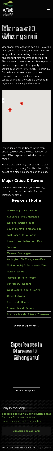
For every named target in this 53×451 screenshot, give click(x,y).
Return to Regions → (26, 391)
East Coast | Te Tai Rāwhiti (22, 235)
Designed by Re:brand (44, 448)
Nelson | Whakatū (17, 272)
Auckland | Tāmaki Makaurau (23, 217)
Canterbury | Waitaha (19, 284)
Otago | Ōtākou (16, 296)
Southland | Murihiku (18, 302)
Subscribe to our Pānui (26, 431)
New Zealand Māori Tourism (22, 448)
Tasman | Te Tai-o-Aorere (21, 278)
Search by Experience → (26, 326)
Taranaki (11, 247)
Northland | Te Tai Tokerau (22, 211)
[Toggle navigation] (48, 8)
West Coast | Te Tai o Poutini (23, 290)
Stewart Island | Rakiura (20, 308)
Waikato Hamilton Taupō (20, 223)
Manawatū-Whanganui (20, 253)
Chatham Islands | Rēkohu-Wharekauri (28, 314)
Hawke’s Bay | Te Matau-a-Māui (24, 241)
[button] (10, 110)
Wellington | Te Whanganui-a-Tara (26, 259)
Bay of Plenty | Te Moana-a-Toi (24, 229)
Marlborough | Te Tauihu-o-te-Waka (27, 266)
